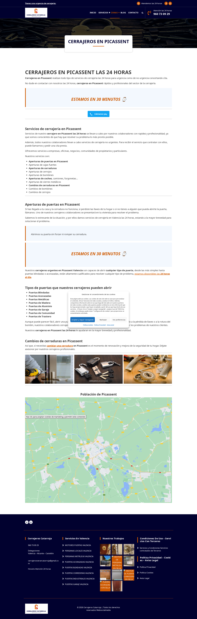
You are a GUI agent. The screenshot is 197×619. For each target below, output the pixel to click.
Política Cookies (88, 325)
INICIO (93, 12)
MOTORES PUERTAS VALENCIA (78, 545)
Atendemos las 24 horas (151, 3)
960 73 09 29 (161, 14)
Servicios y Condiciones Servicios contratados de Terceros (154, 549)
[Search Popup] (142, 12)
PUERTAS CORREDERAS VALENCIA (79, 573)
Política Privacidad (100, 325)
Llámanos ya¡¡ (100, 114)
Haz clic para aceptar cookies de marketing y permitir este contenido (55, 417)
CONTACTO (133, 12)
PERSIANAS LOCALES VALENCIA (78, 551)
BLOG (123, 12)
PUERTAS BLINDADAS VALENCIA (78, 567)
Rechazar (103, 319)
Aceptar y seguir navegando (83, 319)
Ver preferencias (119, 319)
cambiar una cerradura (60, 345)
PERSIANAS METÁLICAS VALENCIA (79, 556)
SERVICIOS (103, 12)
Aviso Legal (110, 325)
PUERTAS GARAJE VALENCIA (76, 584)
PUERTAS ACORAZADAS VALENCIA (79, 562)
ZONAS (114, 12)
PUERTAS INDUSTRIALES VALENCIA (80, 578)
